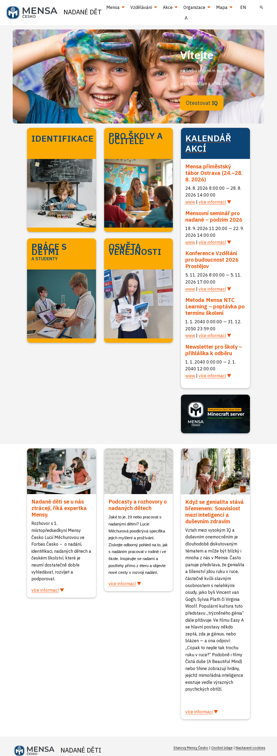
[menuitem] (261, 7)
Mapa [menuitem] (221, 7)
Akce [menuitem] (168, 7)
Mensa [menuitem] (113, 7)
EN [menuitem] (243, 7)
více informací (212, 202)
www (190, 202)
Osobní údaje (222, 747)
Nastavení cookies (250, 747)
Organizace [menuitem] (194, 7)
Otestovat (202, 102)
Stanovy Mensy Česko (190, 747)
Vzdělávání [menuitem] (141, 7)
